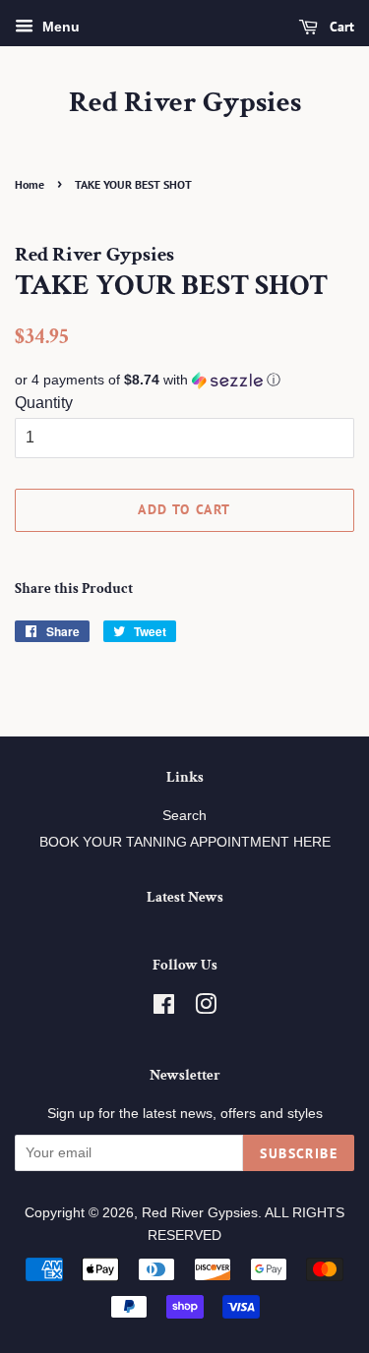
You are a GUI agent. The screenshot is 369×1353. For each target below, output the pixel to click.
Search (184, 815)
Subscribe (299, 1153)
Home (29, 184)
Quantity (44, 402)
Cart (340, 26)
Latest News (185, 897)
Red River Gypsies (185, 103)
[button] (184, 380)
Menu (59, 26)
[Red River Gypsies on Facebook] (164, 1008)
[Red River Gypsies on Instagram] (205, 1008)
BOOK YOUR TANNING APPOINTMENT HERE (185, 842)
